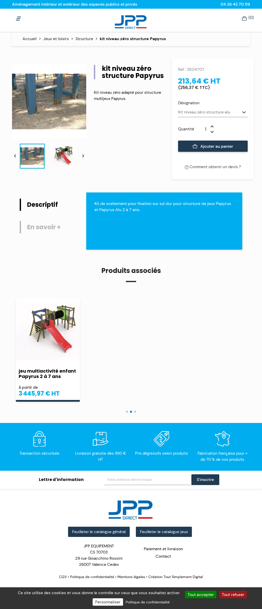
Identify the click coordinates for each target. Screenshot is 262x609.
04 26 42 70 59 (235, 4)
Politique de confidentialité (92, 576)
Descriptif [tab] (42, 204)
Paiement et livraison (163, 548)
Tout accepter (201, 594)
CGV (63, 576)
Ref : (182, 69)
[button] (127, 412)
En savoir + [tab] (44, 227)
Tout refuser (233, 594)
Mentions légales (131, 576)
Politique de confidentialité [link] (148, 602)
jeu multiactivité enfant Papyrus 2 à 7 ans (47, 374)
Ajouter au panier (216, 146)
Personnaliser (108, 602)
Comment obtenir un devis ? (215, 166)
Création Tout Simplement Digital (175, 576)
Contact (163, 556)
